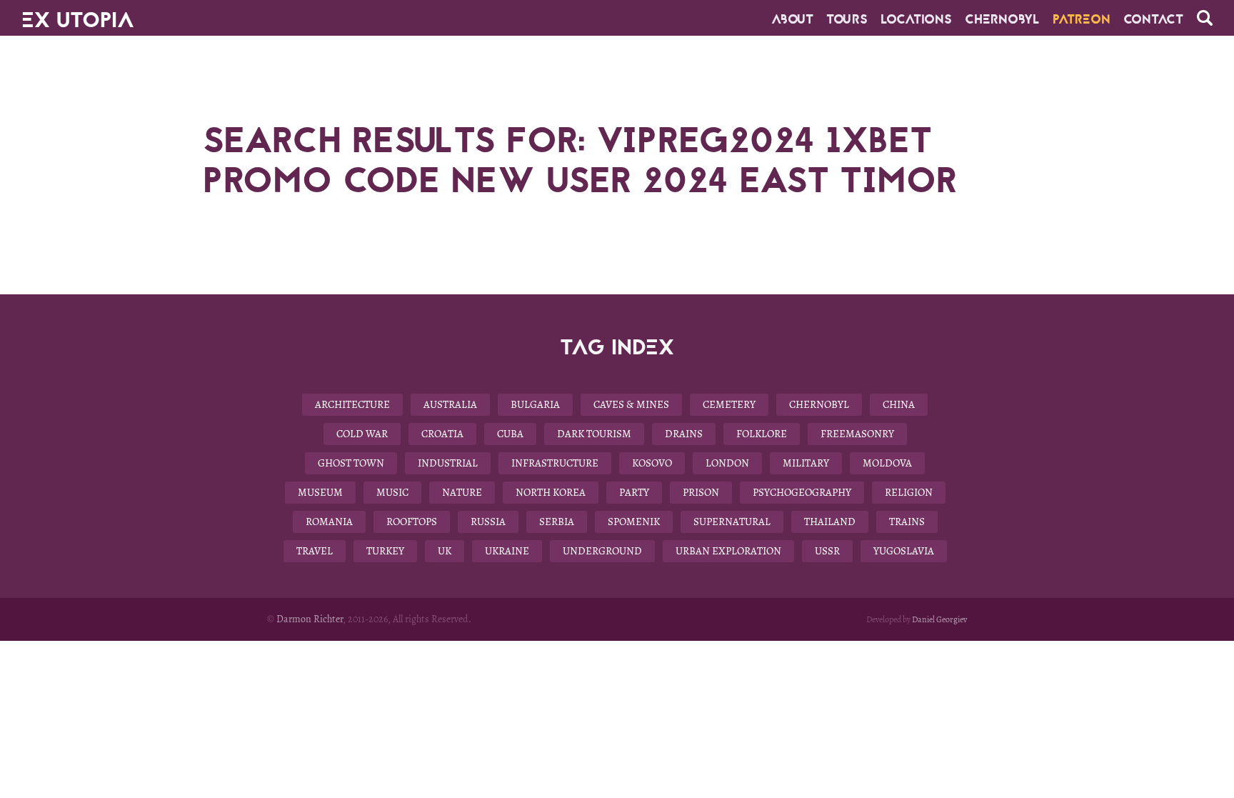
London (727, 463)
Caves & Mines (631, 404)
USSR (827, 551)
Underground (602, 551)
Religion (909, 492)
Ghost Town (351, 463)
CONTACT (1153, 19)
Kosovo (652, 463)
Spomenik (634, 521)
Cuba (510, 434)
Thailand (830, 521)
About (792, 19)
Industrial (448, 463)
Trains (907, 521)
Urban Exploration (728, 551)
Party (634, 492)
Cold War (362, 434)
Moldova (887, 463)
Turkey (385, 551)
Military (806, 463)
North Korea (551, 492)
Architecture (352, 404)
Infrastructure (554, 463)
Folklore (761, 434)
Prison (701, 492)
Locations (916, 19)
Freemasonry (857, 434)
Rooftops (411, 521)
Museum (320, 492)
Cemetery (729, 404)
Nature (462, 492)
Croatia (442, 434)
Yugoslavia (903, 551)
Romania (329, 521)
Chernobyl (1002, 19)
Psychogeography (802, 492)
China (899, 404)
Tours (847, 19)
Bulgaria (535, 404)
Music (392, 492)
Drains (684, 434)
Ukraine (507, 551)
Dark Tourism (594, 434)
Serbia (556, 521)
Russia (488, 521)
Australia (450, 404)
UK (444, 551)
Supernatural (732, 521)
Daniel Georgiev (939, 619)
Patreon (1081, 19)
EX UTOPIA (77, 14)
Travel (314, 551)
